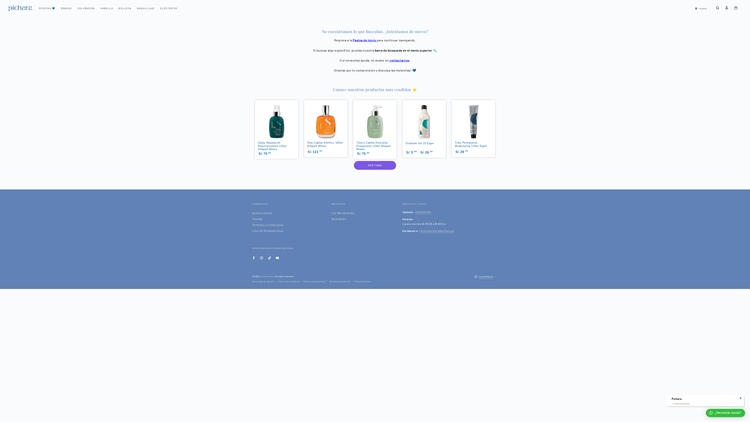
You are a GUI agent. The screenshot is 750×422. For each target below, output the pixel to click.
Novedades (338, 219)
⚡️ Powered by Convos (681, 404)
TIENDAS (702, 8)
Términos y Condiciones (268, 225)
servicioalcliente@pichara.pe (437, 230)
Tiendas (257, 219)
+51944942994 (423, 212)
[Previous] (254, 116)
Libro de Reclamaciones (268, 230)
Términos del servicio (340, 281)
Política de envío (362, 281)
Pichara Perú (267, 276)
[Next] (495, 116)
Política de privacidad (314, 281)
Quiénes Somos (262, 213)
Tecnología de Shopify (263, 281)
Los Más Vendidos (343, 213)
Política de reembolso (289, 281)
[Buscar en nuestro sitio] (717, 8)
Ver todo (375, 165)
